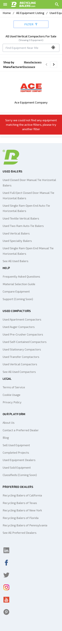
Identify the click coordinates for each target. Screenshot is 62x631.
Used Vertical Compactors (20, 364)
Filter (28, 24)
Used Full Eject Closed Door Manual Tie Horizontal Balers (28, 195)
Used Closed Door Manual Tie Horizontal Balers (29, 182)
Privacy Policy (12, 402)
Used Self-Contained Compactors (24, 342)
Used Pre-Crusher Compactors (23, 334)
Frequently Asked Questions (21, 276)
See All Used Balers (15, 261)
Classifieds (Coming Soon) (20, 475)
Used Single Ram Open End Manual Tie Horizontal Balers (28, 250)
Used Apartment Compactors (22, 319)
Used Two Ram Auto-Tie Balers (23, 226)
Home (7, 13)
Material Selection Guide (19, 284)
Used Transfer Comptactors (21, 357)
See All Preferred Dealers (19, 532)
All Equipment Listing (30, 13)
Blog (6, 437)
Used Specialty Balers (17, 241)
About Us (8, 422)
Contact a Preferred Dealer (21, 430)
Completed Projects (16, 452)
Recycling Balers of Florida (21, 518)
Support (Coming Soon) (18, 299)
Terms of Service (14, 387)
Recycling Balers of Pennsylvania (25, 525)
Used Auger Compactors (19, 327)
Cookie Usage (11, 395)
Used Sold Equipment (17, 467)
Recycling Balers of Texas (20, 503)
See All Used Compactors (19, 371)
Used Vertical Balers (16, 233)
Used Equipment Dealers (19, 460)
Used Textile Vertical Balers (21, 218)
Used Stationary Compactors (22, 349)
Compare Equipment (16, 291)
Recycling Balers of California (22, 495)
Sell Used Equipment (16, 445)
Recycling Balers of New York (22, 510)
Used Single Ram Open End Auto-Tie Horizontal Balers (26, 208)
